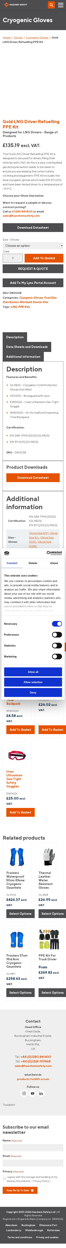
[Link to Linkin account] (41, 1093)
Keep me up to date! (18, 1190)
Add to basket (44, 258)
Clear (6, 251)
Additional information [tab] (23, 356)
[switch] (57, 634)
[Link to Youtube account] (32, 1093)
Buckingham (28, 1225)
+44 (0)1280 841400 (36, 1057)
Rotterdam (53, 1230)
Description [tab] (15, 337)
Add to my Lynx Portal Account (33, 283)
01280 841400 (22, 211)
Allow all (33, 671)
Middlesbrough (34, 1230)
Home (7, 37)
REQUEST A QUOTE (33, 268)
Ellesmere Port (48, 1225)
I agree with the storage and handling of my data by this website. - (32, 1178)
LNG (13, 306)
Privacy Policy (41, 1180)
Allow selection (33, 682)
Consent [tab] (12, 562)
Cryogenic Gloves (37, 37)
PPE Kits (24, 306)
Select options (20, 913)
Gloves (18, 37)
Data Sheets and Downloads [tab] (27, 347)
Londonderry (13, 1230)
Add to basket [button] (20, 729)
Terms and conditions (19, 1237)
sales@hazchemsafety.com (21, 215)
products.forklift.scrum (33, 1079)
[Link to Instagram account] (24, 1093)
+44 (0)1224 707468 (36, 1061)
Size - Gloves (11, 239)
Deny (33, 692)
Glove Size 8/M (39, 533)
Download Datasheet (33, 227)
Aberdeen (11, 1225)
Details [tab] (33, 562)
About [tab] (54, 562)
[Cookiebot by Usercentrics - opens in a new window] (47, 553)
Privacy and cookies (47, 1237)
